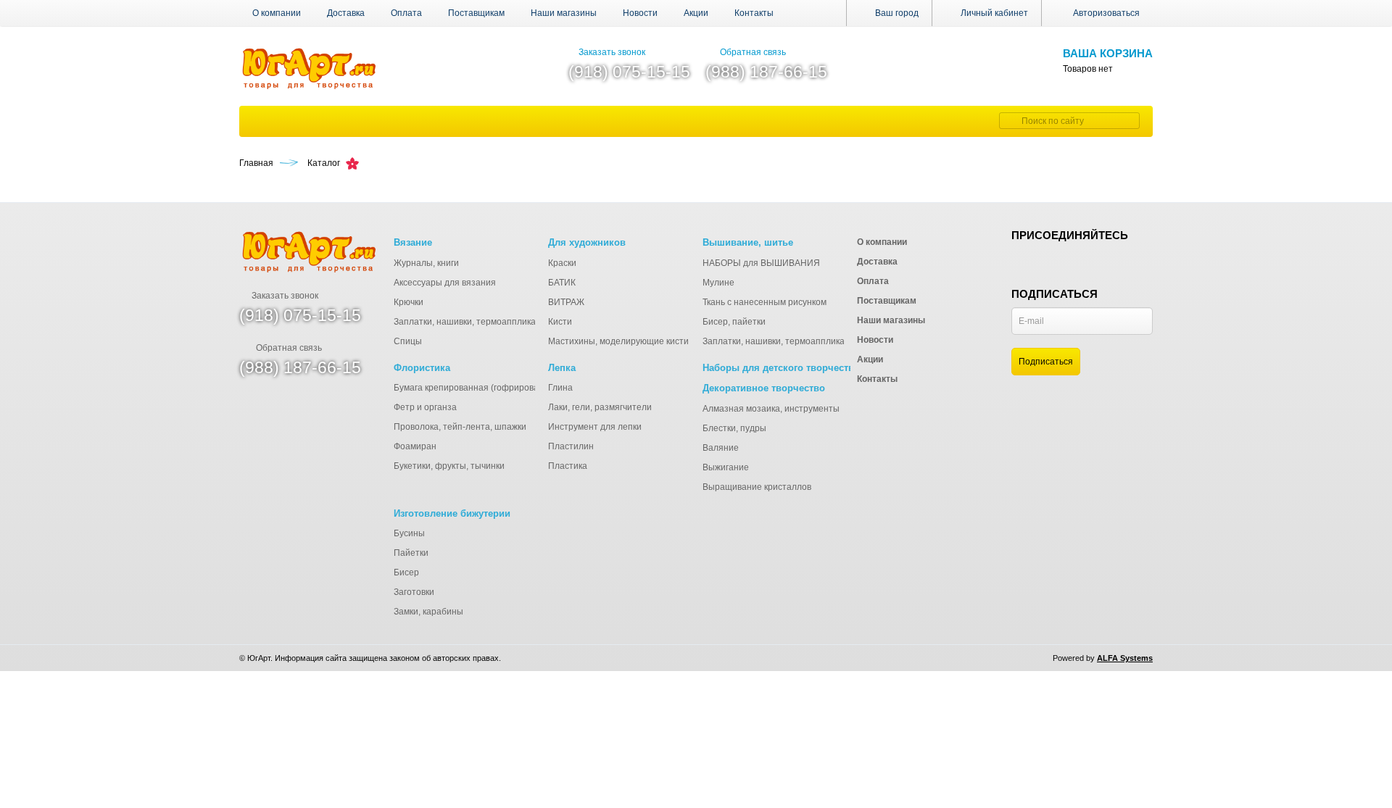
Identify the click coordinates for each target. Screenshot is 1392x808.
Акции (696, 13)
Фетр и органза (425, 407)
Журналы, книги (426, 263)
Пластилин (571, 446)
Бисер (406, 572)
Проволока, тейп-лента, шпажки (460, 427)
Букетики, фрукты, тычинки (449, 466)
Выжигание (726, 467)
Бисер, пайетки (734, 322)
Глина (560, 388)
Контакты (754, 13)
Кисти (560, 322)
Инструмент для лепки (595, 427)
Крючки (408, 302)
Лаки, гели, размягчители (600, 407)
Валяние (721, 448)
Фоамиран (415, 446)
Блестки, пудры (734, 428)
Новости (640, 13)
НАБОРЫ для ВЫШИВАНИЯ (761, 263)
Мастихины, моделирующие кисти (618, 341)
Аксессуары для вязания (445, 283)
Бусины (409, 533)
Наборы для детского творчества (781, 367)
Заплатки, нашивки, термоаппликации (472, 322)
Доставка (346, 13)
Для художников (587, 242)
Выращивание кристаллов (757, 487)
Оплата (406, 13)
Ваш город (896, 13)
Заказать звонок (612, 52)
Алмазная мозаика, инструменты (771, 409)
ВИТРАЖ (566, 302)
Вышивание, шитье (748, 242)
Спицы (408, 341)
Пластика (567, 466)
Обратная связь (753, 52)
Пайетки (411, 553)
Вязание (413, 242)
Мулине (718, 283)
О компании (276, 13)
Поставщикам (476, 13)
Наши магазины (564, 13)
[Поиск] (1008, 120)
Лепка (562, 367)
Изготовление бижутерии (452, 513)
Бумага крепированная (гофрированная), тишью (494, 388)
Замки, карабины (428, 612)
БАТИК (562, 283)
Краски (562, 263)
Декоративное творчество (764, 388)
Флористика (422, 367)
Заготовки (414, 592)
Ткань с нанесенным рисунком (764, 302)
